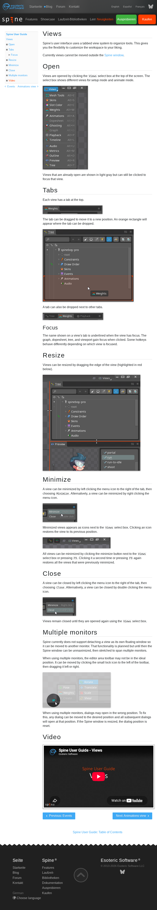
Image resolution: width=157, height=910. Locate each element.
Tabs (11, 49)
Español (127, 6)
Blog (16, 872)
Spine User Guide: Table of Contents (97, 832)
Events (11, 86)
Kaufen (147, 19)
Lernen (95, 19)
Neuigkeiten (105, 19)
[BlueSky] (149, 6)
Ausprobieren (126, 19)
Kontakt (74, 6)
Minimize (14, 65)
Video (12, 80)
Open (12, 44)
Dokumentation (52, 882)
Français (140, 6)
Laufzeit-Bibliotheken (72, 19)
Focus (14, 54)
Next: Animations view (131, 815)
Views (9, 39)
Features (31, 19)
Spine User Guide (16, 34)
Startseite (35, 6)
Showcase (48, 19)
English (115, 6)
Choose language (29, 898)
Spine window (113, 55)
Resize (12, 60)
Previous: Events (60, 815)
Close (12, 70)
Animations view (27, 86)
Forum (60, 6)
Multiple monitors (18, 75)
